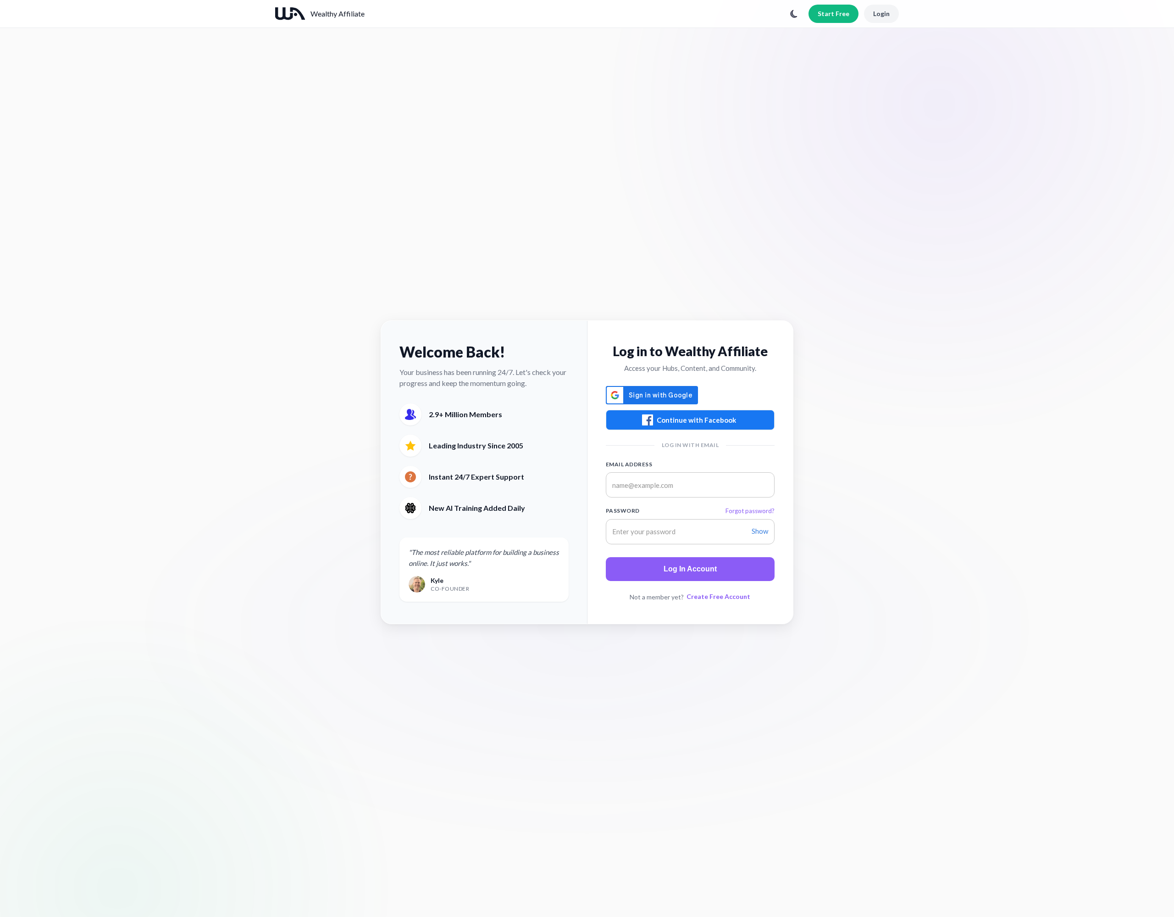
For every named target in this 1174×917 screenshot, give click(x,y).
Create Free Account (718, 596)
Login (881, 13)
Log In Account (690, 569)
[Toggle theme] (794, 14)
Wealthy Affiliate (337, 13)
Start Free (833, 13)
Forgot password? (750, 510)
